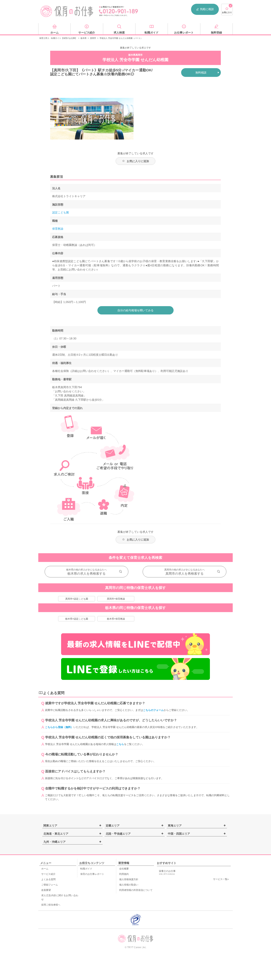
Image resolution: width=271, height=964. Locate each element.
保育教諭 (57, 228)
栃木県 (83, 38)
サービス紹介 (48, 874)
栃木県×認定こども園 (76, 618)
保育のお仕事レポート (92, 874)
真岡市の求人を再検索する (184, 573)
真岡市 (93, 38)
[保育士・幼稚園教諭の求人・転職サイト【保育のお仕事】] (67, 11)
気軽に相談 (207, 9)
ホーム (44, 868)
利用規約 (124, 874)
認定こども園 (60, 212)
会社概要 (124, 868)
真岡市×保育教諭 (116, 598)
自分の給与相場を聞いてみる (135, 310)
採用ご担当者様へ (50, 904)
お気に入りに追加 (138, 161)
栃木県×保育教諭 (116, 618)
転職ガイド (86, 868)
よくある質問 (48, 879)
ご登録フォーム (49, 884)
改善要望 (46, 890)
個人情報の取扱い (128, 884)
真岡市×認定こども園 (76, 598)
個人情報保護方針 (128, 879)
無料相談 (201, 72)
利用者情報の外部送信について (136, 890)
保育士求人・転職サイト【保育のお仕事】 (58, 38)
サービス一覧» (221, 879)
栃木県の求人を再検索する (86, 573)
